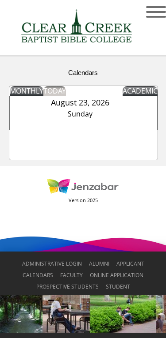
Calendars (38, 275)
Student (118, 286)
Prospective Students (67, 286)
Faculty (71, 275)
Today (54, 91)
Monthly (26, 91)
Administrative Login (52, 263)
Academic (140, 91)
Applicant (130, 263)
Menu (149, 12)
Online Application (116, 275)
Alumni (99, 263)
